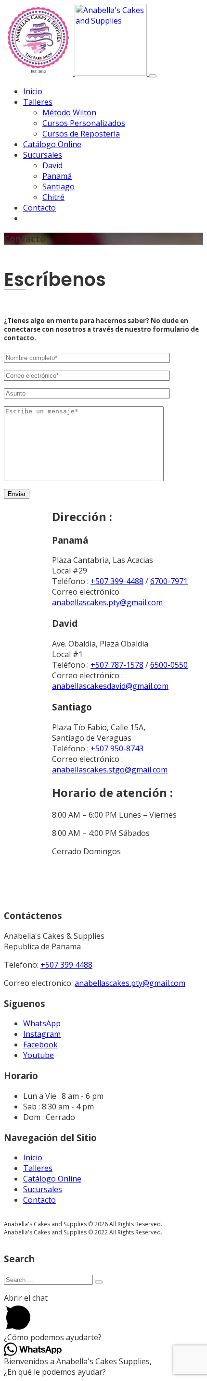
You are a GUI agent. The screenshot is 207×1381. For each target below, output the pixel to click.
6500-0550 (169, 664)
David (52, 165)
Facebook (40, 1044)
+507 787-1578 (117, 664)
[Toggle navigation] (152, 76)
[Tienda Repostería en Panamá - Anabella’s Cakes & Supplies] (76, 73)
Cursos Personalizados (83, 123)
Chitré (53, 197)
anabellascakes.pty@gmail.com (107, 602)
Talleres (37, 102)
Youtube (38, 1055)
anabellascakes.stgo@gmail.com (110, 769)
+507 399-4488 (117, 581)
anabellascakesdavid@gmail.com (110, 686)
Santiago (58, 186)
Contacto (39, 207)
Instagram (42, 1034)
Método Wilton (69, 112)
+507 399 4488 (66, 964)
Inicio (32, 91)
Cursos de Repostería (81, 133)
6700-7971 (169, 581)
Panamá (57, 176)
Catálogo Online (52, 144)
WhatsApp (42, 1023)
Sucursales (42, 154)
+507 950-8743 (117, 748)
